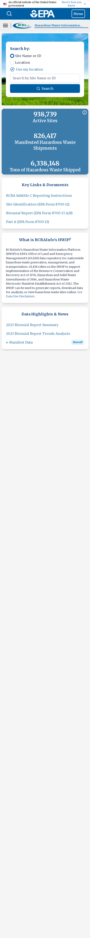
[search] (9, 14)
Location (22, 62)
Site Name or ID (28, 56)
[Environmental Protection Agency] (42, 14)
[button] (23, 25)
